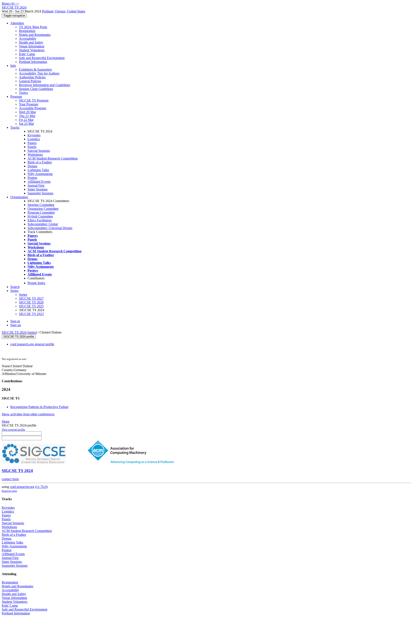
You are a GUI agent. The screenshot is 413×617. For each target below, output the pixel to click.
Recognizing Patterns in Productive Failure (39, 407)
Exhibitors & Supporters (35, 69)
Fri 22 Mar (26, 120)
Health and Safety (31, 42)
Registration (27, 31)
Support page (9, 490)
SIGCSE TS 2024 (14, 332)
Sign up (15, 325)
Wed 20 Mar (27, 112)
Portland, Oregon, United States (63, 11)
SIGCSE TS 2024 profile (18, 336)
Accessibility (27, 38)
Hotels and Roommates (35, 35)
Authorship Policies (32, 77)
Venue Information (31, 46)
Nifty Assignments (40, 174)
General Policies (30, 81)
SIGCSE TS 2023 (31, 314)
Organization (19, 197)
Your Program (28, 104)
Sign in (15, 321)
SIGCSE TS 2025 (31, 306)
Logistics (34, 139)
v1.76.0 (41, 487)
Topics (23, 92)
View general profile (13, 429)
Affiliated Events (39, 181)
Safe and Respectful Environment (42, 58)
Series (23, 294)
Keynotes (34, 135)
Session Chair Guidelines (36, 89)
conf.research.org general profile (32, 344)
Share (5, 421)
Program (16, 96)
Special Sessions (39, 150)
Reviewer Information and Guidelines (44, 85)
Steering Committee (41, 205)
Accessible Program (32, 108)
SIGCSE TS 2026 (31, 302)
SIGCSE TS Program (33, 100)
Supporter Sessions (40, 193)
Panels (32, 147)
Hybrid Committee (40, 216)
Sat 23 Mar (26, 123)
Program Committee (41, 212)
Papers (32, 143)
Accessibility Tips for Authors (39, 73)
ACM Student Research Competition (53, 158)
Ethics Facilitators (40, 220)
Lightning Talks (38, 170)
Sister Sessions (38, 189)
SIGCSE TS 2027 (31, 298)
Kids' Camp (27, 54)
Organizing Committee (43, 208)
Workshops (35, 154)
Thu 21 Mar (27, 116)
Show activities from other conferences (28, 414)
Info (13, 65)
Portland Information (33, 62)
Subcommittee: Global (43, 224)
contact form (10, 479)
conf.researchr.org (22, 487)
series (32, 332)
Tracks (14, 127)
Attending (17, 23)
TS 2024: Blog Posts (33, 27)
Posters (32, 178)
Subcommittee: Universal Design (50, 228)
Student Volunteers (32, 50)
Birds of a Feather (40, 162)
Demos (32, 166)
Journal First (36, 185)
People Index (36, 283)
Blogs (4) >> (10, 3)
